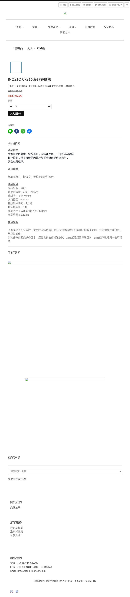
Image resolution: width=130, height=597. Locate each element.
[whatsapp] (23, 131)
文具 (35, 27)
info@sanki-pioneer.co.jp (32, 571)
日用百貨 (90, 27)
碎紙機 (41, 48)
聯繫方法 (65, 32)
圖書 (72, 27)
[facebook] (16, 131)
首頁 (19, 27)
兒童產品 (53, 27)
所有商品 (109, 27)
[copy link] (29, 131)
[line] (10, 131)
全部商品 (18, 48)
